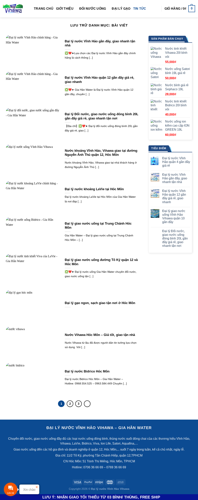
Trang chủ (43, 8)
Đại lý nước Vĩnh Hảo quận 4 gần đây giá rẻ (176, 162)
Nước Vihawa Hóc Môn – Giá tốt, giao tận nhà (100, 335)
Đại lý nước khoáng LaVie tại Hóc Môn (94, 189)
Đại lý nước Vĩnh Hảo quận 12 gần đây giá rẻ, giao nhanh (99, 80)
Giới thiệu (64, 8)
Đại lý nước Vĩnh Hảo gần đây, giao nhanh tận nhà (100, 43)
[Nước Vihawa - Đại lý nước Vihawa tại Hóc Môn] (15, 9)
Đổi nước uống (92, 8)
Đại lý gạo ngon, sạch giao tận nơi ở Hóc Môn (100, 303)
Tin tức (139, 8)
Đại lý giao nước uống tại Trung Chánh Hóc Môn (98, 226)
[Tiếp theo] (87, 403)
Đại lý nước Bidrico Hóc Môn (87, 371)
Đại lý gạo (121, 8)
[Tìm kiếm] (157, 8)
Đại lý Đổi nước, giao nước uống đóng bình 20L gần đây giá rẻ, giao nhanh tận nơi (101, 116)
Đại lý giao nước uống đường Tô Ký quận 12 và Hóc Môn (101, 262)
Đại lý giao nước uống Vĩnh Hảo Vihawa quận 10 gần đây (173, 216)
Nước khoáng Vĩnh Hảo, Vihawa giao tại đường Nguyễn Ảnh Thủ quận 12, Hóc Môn (101, 153)
